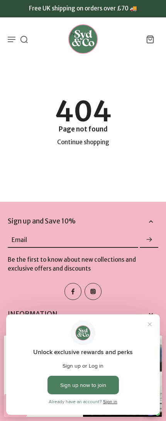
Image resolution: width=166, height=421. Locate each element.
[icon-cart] (149, 39)
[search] (23, 39)
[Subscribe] (149, 240)
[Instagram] (93, 291)
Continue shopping (83, 142)
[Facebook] (72, 291)
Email (19, 239)
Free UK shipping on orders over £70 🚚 (83, 8)
